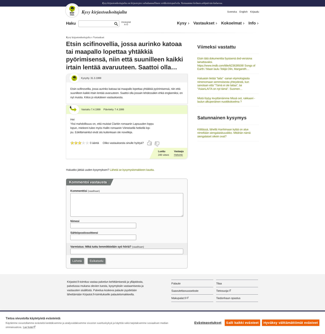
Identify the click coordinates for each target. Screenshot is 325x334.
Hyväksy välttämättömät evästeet (290, 323)
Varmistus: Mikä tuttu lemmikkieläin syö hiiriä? (100, 246)
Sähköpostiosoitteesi (84, 232)
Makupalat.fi (178, 298)
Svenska (232, 11)
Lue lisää (28, 327)
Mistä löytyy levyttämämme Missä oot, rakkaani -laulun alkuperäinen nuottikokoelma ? (226, 100)
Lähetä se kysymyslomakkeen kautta (132, 169)
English (243, 11)
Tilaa (219, 283)
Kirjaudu (254, 11)
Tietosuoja (222, 290)
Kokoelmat (231, 23)
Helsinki (178, 154)
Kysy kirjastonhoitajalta (78, 37)
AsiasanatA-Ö (126, 23)
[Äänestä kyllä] (149, 143)
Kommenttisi (78, 190)
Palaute (176, 283)
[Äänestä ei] (156, 143)
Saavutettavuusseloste (184, 290)
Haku (71, 23)
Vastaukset (203, 23)
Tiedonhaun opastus (228, 298)
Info (252, 23)
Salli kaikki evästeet (242, 323)
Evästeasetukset (207, 323)
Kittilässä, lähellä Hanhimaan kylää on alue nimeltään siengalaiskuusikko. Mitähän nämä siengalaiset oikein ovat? (224, 133)
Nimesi (74, 221)
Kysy (182, 23)
